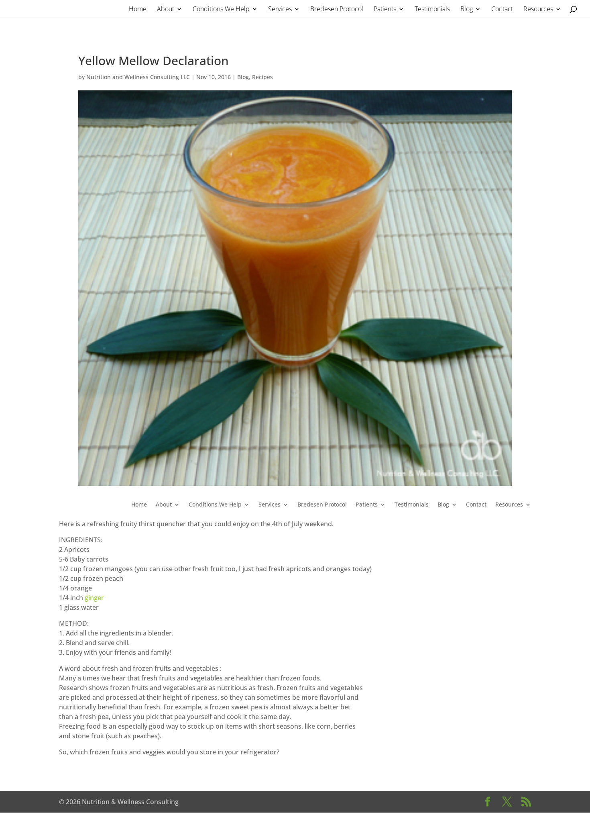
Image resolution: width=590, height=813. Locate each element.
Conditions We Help (221, 9)
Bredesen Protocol (336, 9)
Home (137, 9)
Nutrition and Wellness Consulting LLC (138, 77)
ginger (94, 597)
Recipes (262, 77)
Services (280, 9)
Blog (466, 9)
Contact (502, 9)
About (165, 9)
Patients (385, 9)
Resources (538, 9)
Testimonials (432, 9)
